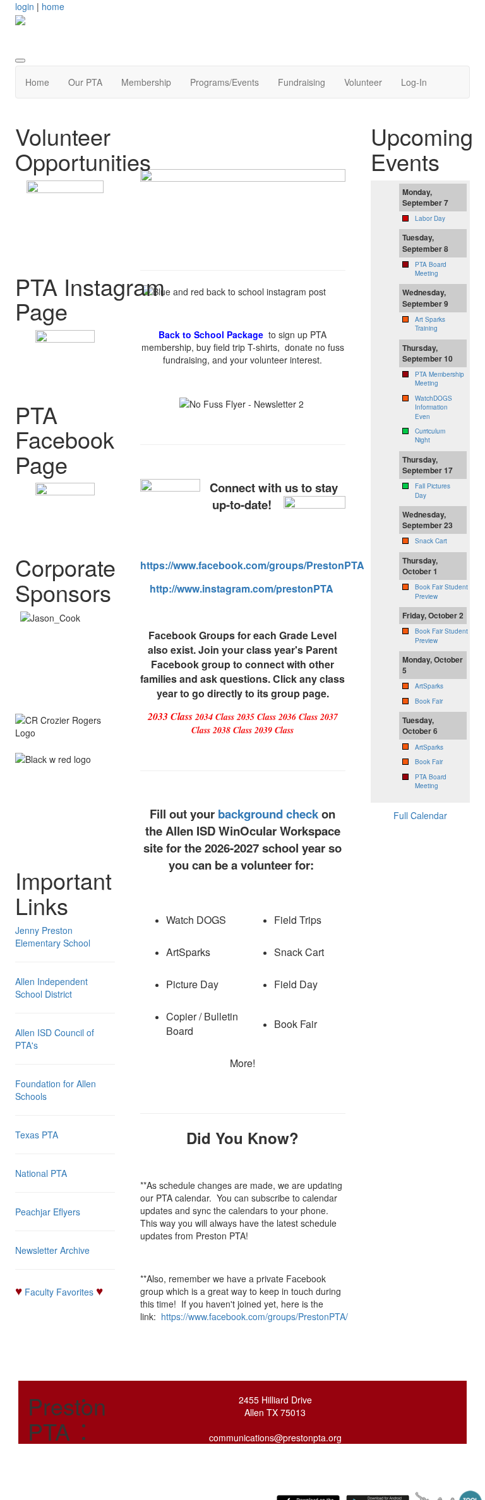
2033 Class (170, 716)
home (53, 6)
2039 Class (274, 730)
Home (37, 82)
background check (268, 813)
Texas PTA (36, 1134)
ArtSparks (429, 686)
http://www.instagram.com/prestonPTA (241, 588)
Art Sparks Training (430, 324)
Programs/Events (224, 82)
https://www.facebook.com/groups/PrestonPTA (252, 565)
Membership (146, 82)
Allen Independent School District (51, 987)
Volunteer (363, 82)
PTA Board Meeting (430, 269)
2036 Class (298, 717)
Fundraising (301, 82)
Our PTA (85, 82)
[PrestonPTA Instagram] (65, 359)
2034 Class (214, 717)
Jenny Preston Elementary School (52, 936)
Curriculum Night (430, 435)
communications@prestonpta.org (275, 1437)
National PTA (41, 1173)
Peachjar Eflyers (47, 1211)
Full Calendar (420, 815)
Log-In (414, 82)
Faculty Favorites (59, 1291)
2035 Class (256, 717)
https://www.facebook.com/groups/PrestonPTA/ (254, 1316)
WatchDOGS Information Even (433, 407)
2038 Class (232, 730)
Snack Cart (431, 540)
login (24, 6)
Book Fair (429, 701)
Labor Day (430, 218)
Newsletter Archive (52, 1250)
